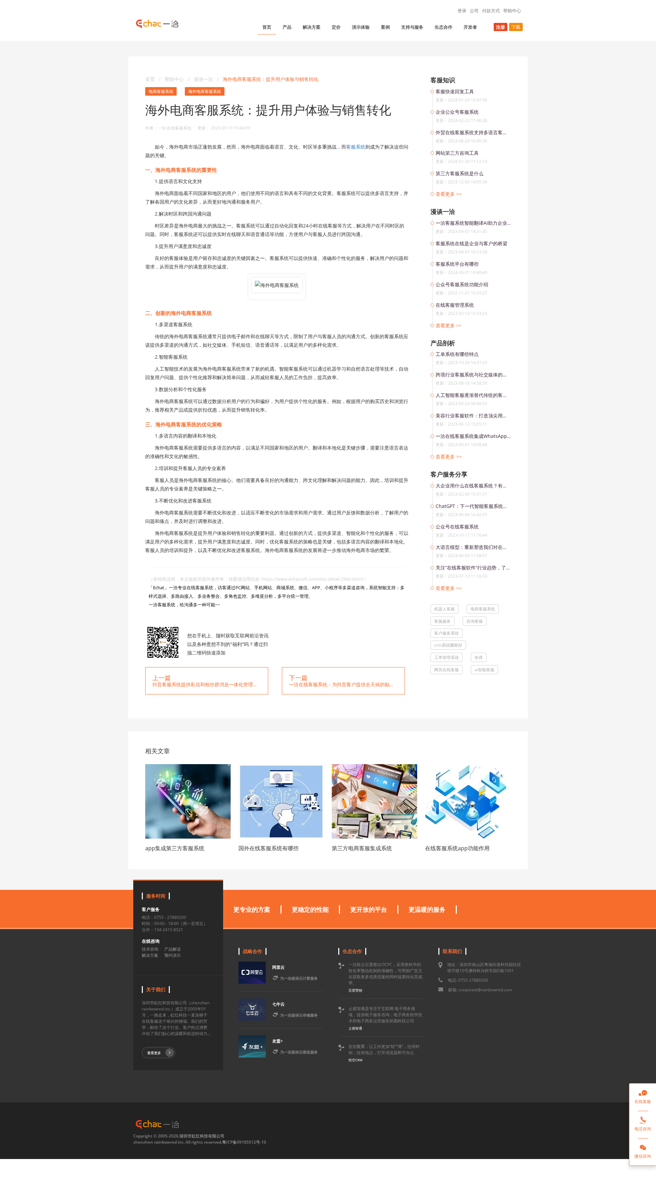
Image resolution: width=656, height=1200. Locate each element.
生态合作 (443, 27)
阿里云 (278, 967)
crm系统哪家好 (448, 645)
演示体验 (361, 27)
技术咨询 (150, 949)
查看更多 (154, 1052)
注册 (500, 27)
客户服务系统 (446, 633)
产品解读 (172, 949)
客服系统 (355, 146)
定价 (336, 27)
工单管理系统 (446, 657)
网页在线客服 (446, 670)
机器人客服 (444, 609)
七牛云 (278, 1004)
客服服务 (442, 621)
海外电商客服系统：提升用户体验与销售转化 (270, 79)
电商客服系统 (161, 91)
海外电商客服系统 (204, 91)
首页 (266, 27)
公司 (474, 11)
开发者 (470, 27)
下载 (515, 27)
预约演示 (172, 955)
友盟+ (277, 1041)
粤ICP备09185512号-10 (244, 1142)
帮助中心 (512, 11)
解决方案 (311, 27)
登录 (461, 11)
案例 (385, 27)
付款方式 (491, 11)
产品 (287, 27)
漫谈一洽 (204, 79)
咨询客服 (474, 621)
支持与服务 (412, 27)
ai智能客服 (484, 670)
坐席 (479, 657)
